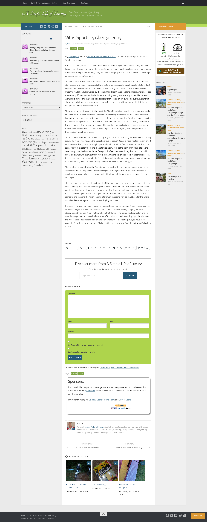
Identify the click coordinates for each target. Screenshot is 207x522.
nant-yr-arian (33, 149)
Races (55, 149)
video (53, 159)
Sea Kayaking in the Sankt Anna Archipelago (174, 161)
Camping (73, 48)
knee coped (74, 56)
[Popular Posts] (50, 38)
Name (70, 321)
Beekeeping (44, 132)
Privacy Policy (50, 518)
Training (45, 155)
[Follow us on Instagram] (52, 26)
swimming (29, 155)
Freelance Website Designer (93, 427)
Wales (99, 26)
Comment (72, 293)
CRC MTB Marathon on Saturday (101, 56)
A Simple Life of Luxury (44, 13)
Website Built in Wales (29, 515)
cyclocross (37, 139)
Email (112, 321)
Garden (55, 139)
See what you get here (175, 65)
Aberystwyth (27, 132)
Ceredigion (39, 135)
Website (71, 331)
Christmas (49, 135)
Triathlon (89, 26)
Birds (52, 132)
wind (42, 162)
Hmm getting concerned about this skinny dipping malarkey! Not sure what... (42, 50)
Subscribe (130, 275)
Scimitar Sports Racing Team (102, 399)
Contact (84, 3)
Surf (52, 152)
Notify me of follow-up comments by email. (85, 345)
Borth (25, 135)
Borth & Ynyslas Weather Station (44, 3)
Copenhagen (172, 90)
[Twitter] (45, 26)
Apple (35, 132)
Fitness (68, 26)
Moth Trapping (35, 145)
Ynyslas (38, 165)
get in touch (90, 390)
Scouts (48, 152)
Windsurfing (27, 165)
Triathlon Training (38, 159)
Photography (42, 149)
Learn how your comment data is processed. (119, 367)
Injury (55, 142)
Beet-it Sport (125, 399)
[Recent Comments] (31, 38)
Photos (50, 149)
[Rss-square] (56, 26)
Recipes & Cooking (29, 152)
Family (43, 139)
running (41, 152)
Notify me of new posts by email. (81, 352)
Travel (52, 155)
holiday (51, 142)
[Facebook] (41, 26)
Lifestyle (78, 26)
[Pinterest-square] (48, 26)
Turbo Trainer (47, 159)
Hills (46, 142)
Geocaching (39, 142)
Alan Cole (70, 44)
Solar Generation (69, 3)
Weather (36, 162)
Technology (37, 155)
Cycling (81, 48)
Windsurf (48, 162)
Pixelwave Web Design (48, 515)
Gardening (28, 142)
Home (25, 3)
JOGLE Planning (99, 484)
